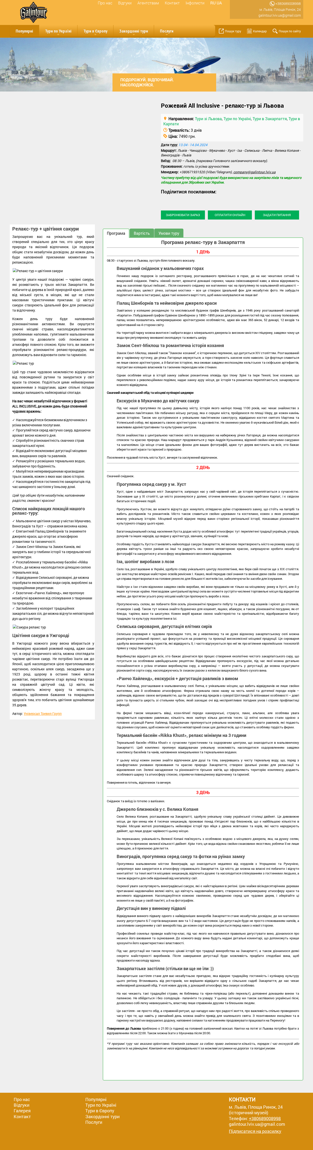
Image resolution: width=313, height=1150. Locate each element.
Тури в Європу (95, 32)
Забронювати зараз (183, 215)
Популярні (24, 31)
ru (213, 2)
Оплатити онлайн (230, 215)
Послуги (166, 32)
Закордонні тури (133, 32)
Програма (116, 233)
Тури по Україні (58, 32)
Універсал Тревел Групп (43, 713)
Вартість (142, 233)
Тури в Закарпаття (270, 118)
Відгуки (125, 2)
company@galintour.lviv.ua (254, 172)
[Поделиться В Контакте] (193, 200)
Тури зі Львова (208, 118)
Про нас (105, 2)
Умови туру (168, 233)
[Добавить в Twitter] (183, 200)
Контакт (172, 2)
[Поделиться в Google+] (174, 200)
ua (219, 2)
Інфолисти (195, 2)
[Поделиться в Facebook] (165, 200)
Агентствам (148, 2)
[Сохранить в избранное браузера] (202, 200)
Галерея (22, 1111)
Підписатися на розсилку (255, 1131)
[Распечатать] (211, 200)
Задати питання (277, 215)
